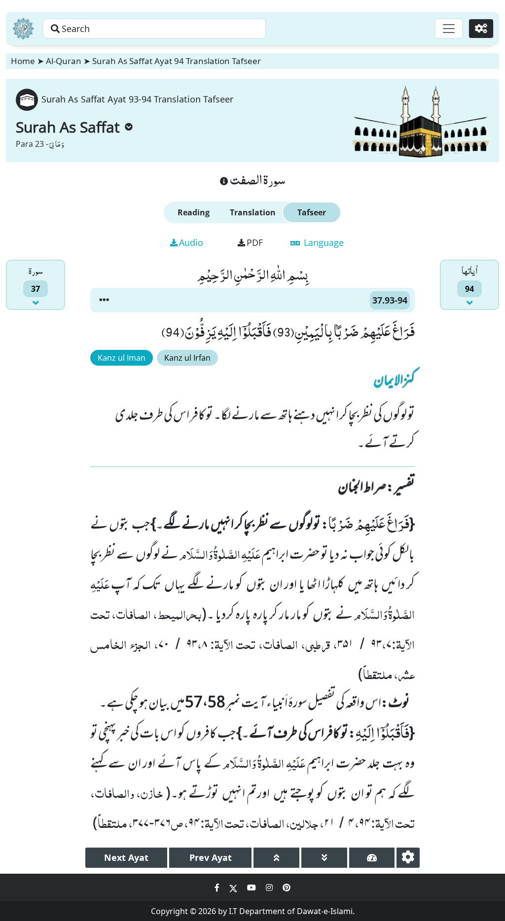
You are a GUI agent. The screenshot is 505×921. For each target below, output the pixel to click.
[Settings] (481, 28)
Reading (194, 212)
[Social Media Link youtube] (252, 887)
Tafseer (311, 212)
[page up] (276, 858)
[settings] (408, 858)
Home (23, 61)
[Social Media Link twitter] (234, 887)
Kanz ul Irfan (187, 357)
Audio (191, 242)
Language (322, 242)
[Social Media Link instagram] (270, 887)
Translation (253, 212)
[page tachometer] (372, 858)
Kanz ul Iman (121, 357)
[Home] (23, 28)
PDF (255, 242)
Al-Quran (63, 61)
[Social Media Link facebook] (218, 887)
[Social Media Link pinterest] (286, 887)
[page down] (324, 858)
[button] (104, 300)
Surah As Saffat (68, 127)
